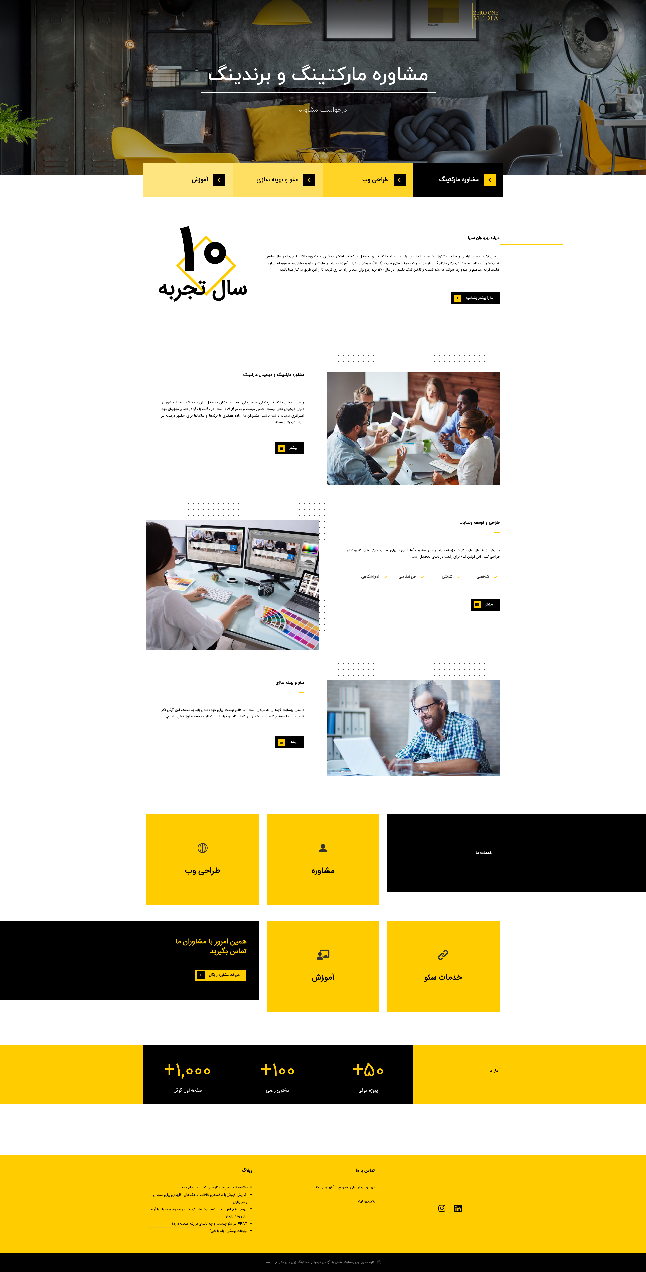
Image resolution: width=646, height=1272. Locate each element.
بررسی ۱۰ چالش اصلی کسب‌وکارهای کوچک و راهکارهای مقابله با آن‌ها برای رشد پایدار (198, 1212)
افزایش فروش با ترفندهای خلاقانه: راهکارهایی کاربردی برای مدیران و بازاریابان (200, 1198)
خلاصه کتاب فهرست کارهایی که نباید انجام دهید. (213, 1188)
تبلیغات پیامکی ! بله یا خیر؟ (228, 1231)
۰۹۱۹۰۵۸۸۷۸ (366, 1202)
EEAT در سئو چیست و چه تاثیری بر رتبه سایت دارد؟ (209, 1224)
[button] (475, 298)
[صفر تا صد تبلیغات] (486, 16)
